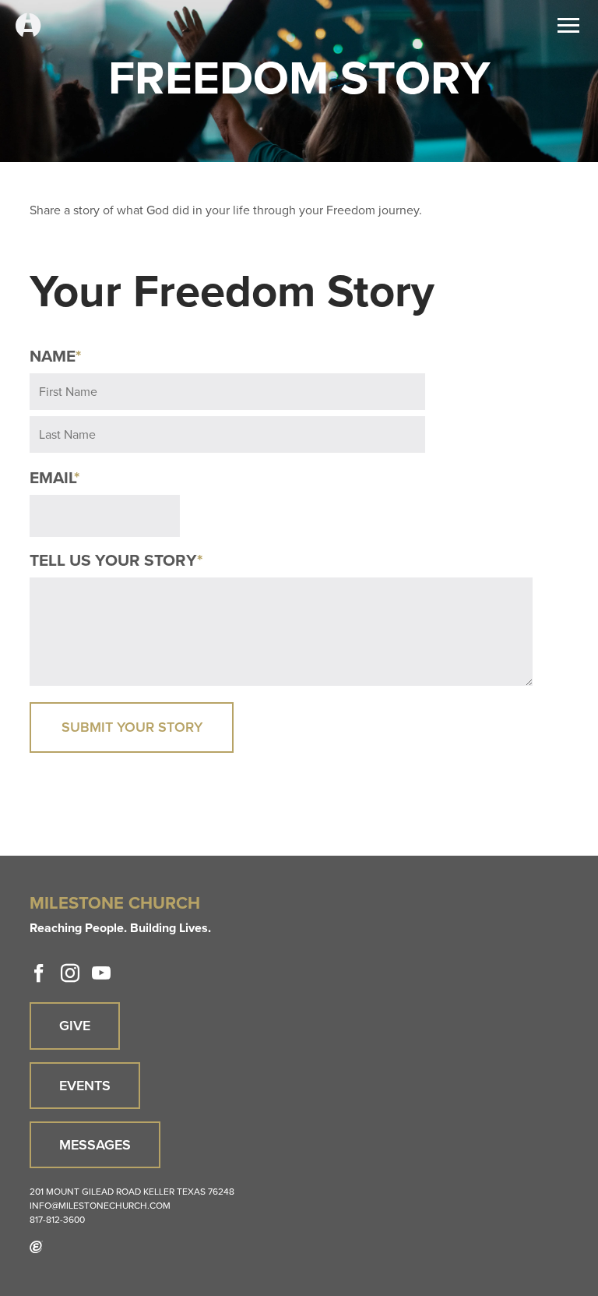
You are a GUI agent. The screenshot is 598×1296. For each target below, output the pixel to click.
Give (74, 1025)
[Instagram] (70, 973)
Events (85, 1085)
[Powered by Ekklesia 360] (36, 1247)
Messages (95, 1145)
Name (55, 356)
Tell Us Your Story (116, 560)
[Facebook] (39, 973)
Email (54, 477)
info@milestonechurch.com (100, 1206)
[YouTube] (101, 973)
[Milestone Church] (28, 26)
